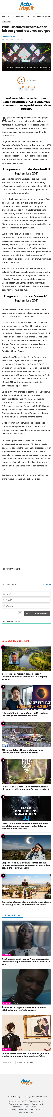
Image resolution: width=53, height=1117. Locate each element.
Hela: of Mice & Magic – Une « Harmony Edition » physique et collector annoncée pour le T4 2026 (25, 788)
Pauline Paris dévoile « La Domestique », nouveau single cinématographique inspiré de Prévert (26, 1054)
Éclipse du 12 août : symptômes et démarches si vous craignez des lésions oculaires (25, 714)
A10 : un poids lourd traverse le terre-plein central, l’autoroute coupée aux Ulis (22, 751)
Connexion (46, 584)
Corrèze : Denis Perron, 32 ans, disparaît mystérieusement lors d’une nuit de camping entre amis (24, 676)
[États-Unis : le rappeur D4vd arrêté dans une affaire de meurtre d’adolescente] (26, 987)
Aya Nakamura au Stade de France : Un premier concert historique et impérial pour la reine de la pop (26, 961)
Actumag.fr (17, 1096)
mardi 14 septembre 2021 (12, 39)
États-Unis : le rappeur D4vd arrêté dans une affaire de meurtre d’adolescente (24, 1008)
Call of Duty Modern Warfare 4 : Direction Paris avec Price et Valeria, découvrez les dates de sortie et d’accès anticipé (25, 826)
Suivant (20, 1062)
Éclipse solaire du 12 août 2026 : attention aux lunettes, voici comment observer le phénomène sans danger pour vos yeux (26, 865)
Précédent (8, 1062)
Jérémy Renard (9, 36)
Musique (6, 22)
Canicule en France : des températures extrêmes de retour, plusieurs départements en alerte (26, 903)
